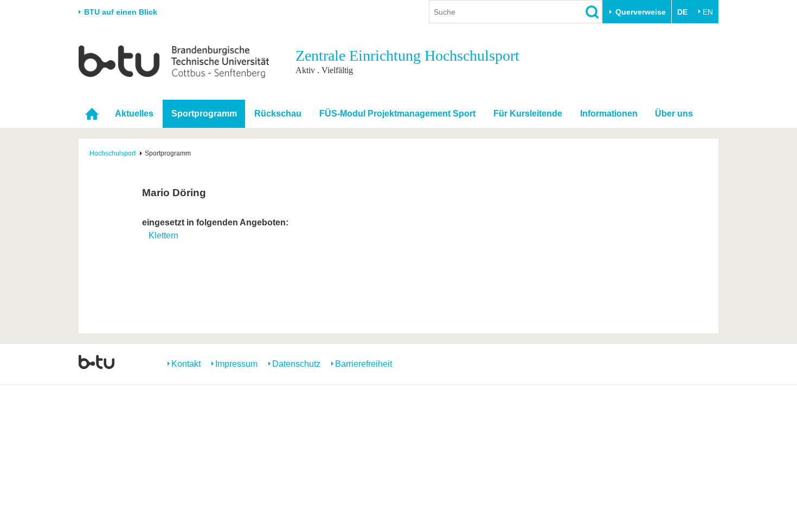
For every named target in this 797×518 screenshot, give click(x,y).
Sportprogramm (204, 113)
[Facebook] (647, 363)
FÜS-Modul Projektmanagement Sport (397, 113)
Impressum (236, 363)
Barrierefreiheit (363, 363)
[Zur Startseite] (174, 61)
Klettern (163, 235)
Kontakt (186, 363)
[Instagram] (668, 363)
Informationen (609, 113)
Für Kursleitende (527, 113)
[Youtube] (689, 363)
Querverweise (640, 12)
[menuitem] (92, 113)
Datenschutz (296, 363)
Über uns (674, 113)
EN (708, 12)
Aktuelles (134, 113)
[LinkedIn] (710, 363)
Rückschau (277, 113)
